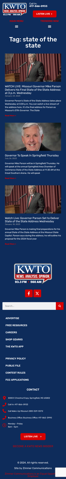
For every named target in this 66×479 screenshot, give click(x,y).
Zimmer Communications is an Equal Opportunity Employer (33, 475)
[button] (16, 26)
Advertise (12, 318)
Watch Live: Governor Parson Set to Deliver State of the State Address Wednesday (32, 219)
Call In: (38, 5)
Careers (11, 332)
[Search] (60, 306)
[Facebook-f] (29, 293)
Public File (13, 365)
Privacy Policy (16, 358)
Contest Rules (15, 372)
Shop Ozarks (14, 339)
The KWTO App (14, 346)
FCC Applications (17, 379)
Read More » (10, 116)
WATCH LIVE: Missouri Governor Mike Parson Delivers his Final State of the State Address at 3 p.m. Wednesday (33, 90)
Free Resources (16, 325)
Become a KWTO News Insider (33, 446)
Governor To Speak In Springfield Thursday (32, 155)
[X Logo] (37, 293)
